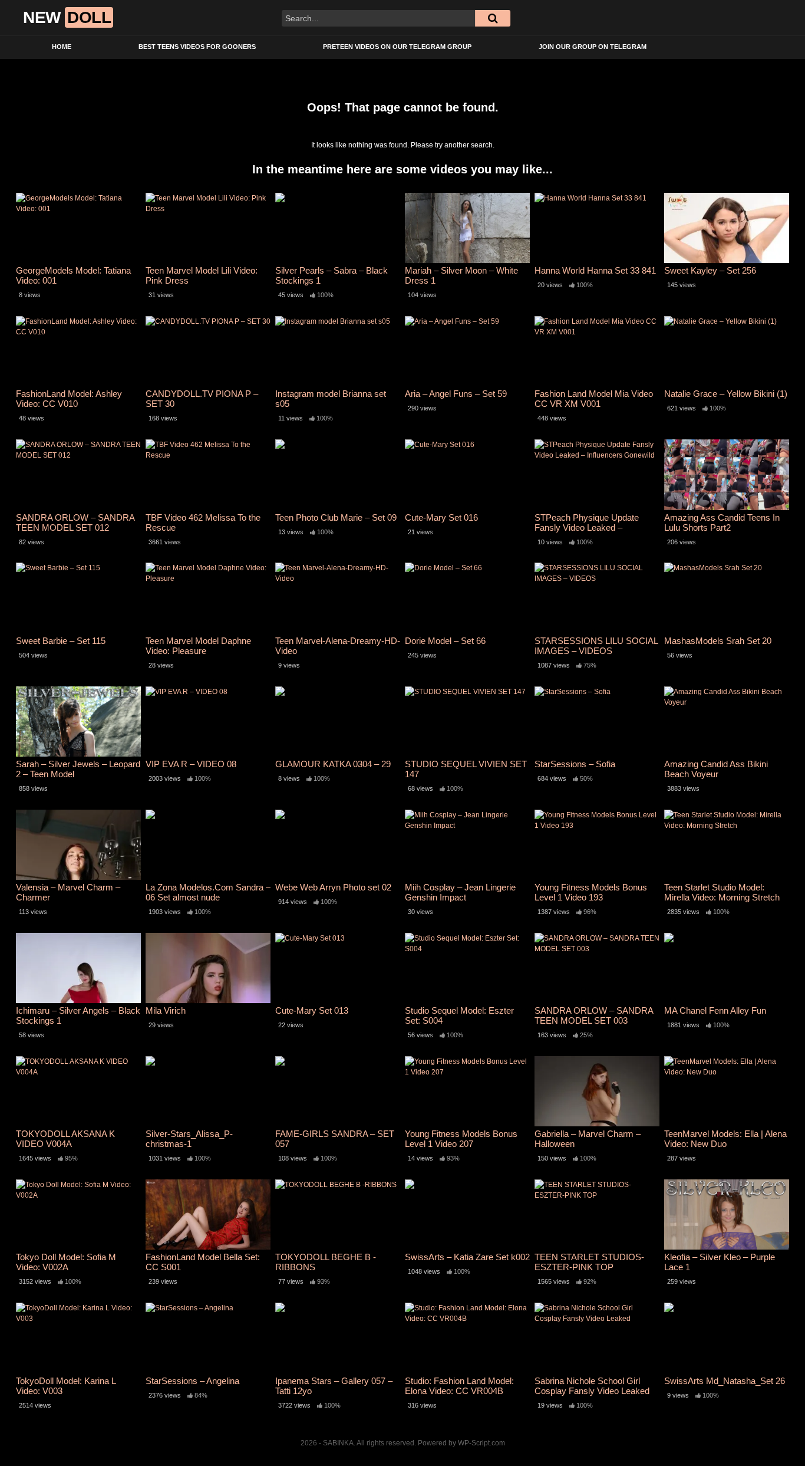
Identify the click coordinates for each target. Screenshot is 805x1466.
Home (61, 46)
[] (492, 18)
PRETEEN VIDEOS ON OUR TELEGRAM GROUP (397, 46)
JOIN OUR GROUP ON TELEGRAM (592, 46)
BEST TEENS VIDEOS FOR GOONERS (197, 46)
